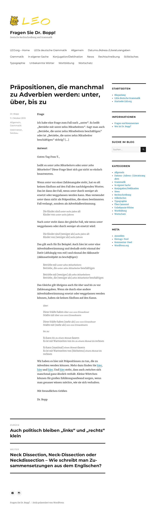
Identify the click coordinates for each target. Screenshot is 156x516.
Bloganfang (120, 95)
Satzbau (14, 133)
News (90, 56)
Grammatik (17, 56)
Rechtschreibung (109, 56)
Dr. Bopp (14, 114)
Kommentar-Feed (123, 242)
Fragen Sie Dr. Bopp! (32, 32)
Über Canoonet (121, 204)
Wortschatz (85, 63)
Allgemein (77, 50)
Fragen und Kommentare (126, 123)
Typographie (17, 63)
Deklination (16, 130)
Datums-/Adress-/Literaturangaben (109, 50)
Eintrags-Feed (121, 239)
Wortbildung (66, 63)
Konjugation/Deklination (68, 56)
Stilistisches (131, 56)
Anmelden (119, 236)
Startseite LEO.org (123, 101)
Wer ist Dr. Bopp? (122, 126)
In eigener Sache (38, 56)
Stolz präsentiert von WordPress (48, 502)
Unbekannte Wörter (41, 63)
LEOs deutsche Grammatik (50, 50)
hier (99, 365)
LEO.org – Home (20, 50)
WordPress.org (121, 245)
